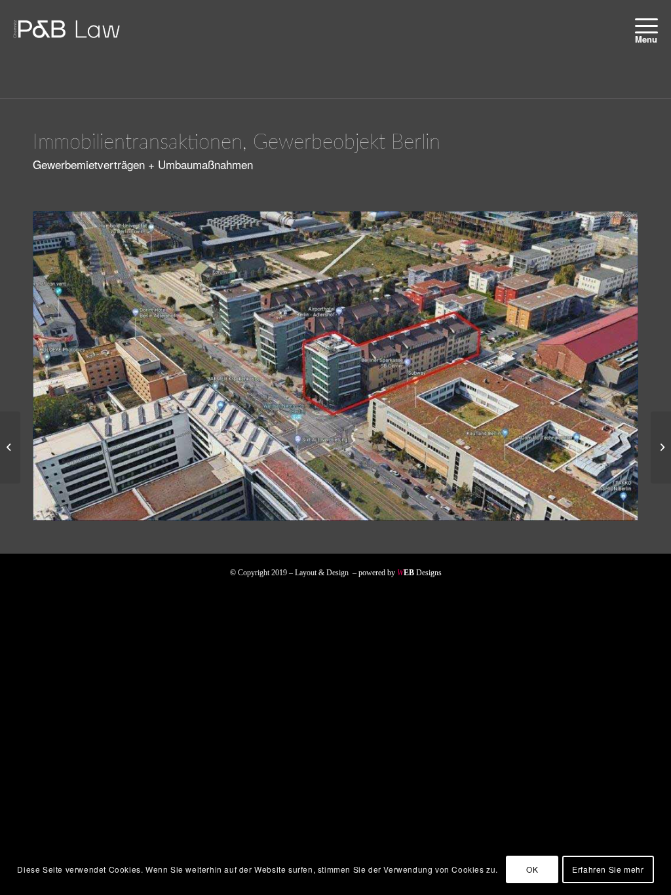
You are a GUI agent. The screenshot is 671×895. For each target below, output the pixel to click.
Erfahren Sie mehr (607, 869)
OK (532, 869)
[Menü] (642, 25)
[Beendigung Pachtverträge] (661, 447)
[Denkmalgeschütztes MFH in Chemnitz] (10, 447)
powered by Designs (400, 572)
